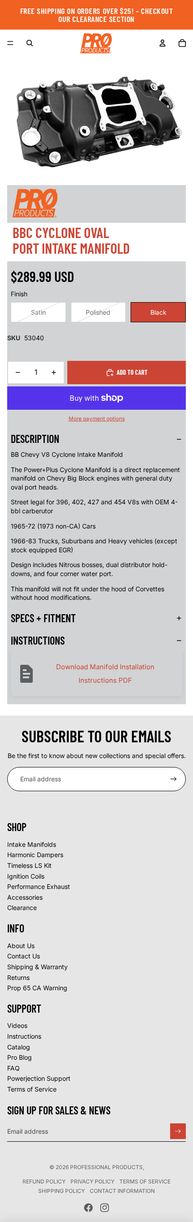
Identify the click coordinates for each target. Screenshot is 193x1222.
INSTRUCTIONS (38, 640)
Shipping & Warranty (37, 967)
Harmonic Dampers (35, 854)
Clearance (22, 907)
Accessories (25, 897)
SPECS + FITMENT (43, 617)
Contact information (122, 1190)
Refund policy (44, 1181)
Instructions (24, 1036)
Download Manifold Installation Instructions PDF (105, 674)
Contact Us (23, 956)
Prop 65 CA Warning (37, 988)
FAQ (13, 1068)
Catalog (18, 1047)
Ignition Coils (25, 876)
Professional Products (106, 1167)
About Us (21, 945)
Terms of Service (32, 1089)
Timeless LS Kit (29, 865)
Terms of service (145, 1181)
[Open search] (29, 43)
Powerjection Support (38, 1078)
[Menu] (10, 43)
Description (35, 438)
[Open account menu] (162, 43)
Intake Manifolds (31, 844)
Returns (18, 977)
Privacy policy (92, 1181)
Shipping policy (61, 1190)
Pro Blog (19, 1057)
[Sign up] (174, 779)
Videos (17, 1025)
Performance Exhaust (38, 886)
